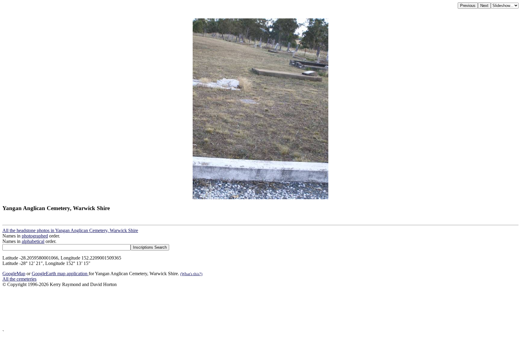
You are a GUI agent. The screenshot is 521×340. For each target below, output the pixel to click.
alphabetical (33, 241)
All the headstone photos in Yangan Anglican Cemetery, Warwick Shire (70, 230)
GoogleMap (13, 273)
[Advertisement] (183, 308)
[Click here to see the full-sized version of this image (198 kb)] (260, 197)
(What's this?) (191, 274)
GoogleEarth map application (60, 273)
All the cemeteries (19, 279)
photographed (35, 235)
